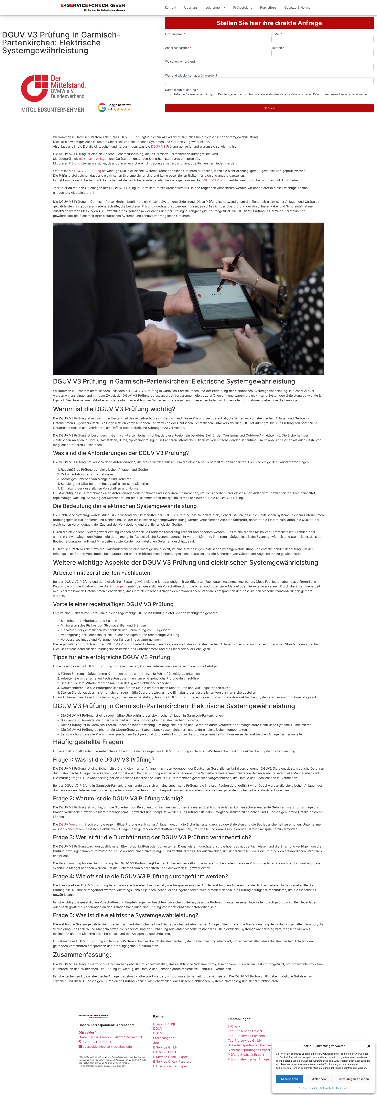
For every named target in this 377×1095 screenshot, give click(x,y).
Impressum (342, 1088)
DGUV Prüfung (164, 1024)
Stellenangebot (164, 1038)
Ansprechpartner (178, 48)
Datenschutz (327, 1088)
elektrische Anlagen (93, 159)
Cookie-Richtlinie (308, 1088)
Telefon (277, 48)
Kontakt (170, 7)
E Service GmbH (165, 1047)
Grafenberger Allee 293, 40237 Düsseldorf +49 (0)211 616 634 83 (110, 1037)
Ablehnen (319, 1079)
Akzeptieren (289, 1079)
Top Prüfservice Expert (245, 1031)
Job (156, 1043)
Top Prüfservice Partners (246, 1036)
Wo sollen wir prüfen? (181, 61)
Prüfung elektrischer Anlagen (249, 1059)
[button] (369, 1046)
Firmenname (175, 34)
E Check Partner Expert (170, 1066)
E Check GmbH (164, 1052)
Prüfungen (116, 586)
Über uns (191, 7)
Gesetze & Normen (298, 7)
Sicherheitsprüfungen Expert (249, 1050)
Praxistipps (268, 7)
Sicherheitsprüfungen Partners (250, 1045)
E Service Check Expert (171, 1057)
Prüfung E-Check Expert (246, 1055)
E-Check (234, 1026)
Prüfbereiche (242, 7)
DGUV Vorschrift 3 (73, 824)
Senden (269, 108)
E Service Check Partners (172, 1061)
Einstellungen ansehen (353, 1079)
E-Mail (277, 34)
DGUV (157, 1028)
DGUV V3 (158, 146)
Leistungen (213, 7)
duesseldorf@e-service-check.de (107, 1046)
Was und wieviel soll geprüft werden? (192, 75)
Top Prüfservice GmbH (245, 1040)
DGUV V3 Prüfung (87, 171)
